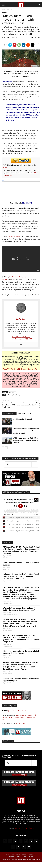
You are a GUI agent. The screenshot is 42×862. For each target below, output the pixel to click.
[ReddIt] (28, 45)
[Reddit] (20, 841)
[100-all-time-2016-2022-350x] (19, 786)
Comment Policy (33, 369)
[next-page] (6, 447)
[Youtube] (29, 847)
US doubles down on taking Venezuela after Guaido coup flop (30, 405)
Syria (13, 394)
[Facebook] (10, 841)
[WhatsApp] (19, 45)
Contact (31, 856)
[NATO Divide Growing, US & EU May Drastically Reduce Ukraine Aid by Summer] (7, 440)
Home (3, 9)
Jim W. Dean (7, 37)
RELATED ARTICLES (9, 414)
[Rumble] (26, 841)
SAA (9, 394)
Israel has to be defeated (22, 419)
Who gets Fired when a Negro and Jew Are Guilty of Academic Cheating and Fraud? (20, 609)
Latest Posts (7, 542)
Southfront (12, 392)
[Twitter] (10, 45)
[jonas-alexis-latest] (16, 699)
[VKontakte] (18, 847)
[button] (3, 4)
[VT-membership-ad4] (21, 486)
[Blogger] (5, 841)
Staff (13, 854)
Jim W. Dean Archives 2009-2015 (21, 339)
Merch (18, 856)
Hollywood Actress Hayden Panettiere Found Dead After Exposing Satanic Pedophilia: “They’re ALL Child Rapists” (21, 576)
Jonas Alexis (12, 711)
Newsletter (12, 856)
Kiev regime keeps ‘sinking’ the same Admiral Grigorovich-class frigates (21, 652)
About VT (6, 369)
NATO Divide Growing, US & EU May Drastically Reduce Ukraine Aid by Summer (26, 440)
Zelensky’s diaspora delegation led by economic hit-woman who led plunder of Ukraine (26, 431)
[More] (37, 45)
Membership (31, 854)
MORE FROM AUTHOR (24, 414)
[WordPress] (24, 847)
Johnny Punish (20, 723)
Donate (24, 854)
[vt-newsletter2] (16, 735)
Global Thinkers (8, 741)
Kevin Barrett (22, 711)
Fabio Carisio (20, 715)
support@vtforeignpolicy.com (24, 828)
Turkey (18, 394)
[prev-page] (3, 447)
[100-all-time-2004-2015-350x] (19, 775)
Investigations (6, 433)
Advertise (24, 856)
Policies (18, 854)
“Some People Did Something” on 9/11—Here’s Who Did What (11, 405)
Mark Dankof (15, 717)
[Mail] (15, 841)
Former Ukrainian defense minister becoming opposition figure (21, 679)
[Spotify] (36, 841)
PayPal (5, 168)
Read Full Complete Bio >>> (21, 337)
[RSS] (31, 841)
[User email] (21, 344)
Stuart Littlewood (26, 717)
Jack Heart (28, 715)
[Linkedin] (23, 45)
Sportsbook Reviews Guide (24, 859)
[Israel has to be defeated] (7, 421)
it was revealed (14, 236)
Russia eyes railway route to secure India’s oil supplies (21, 564)
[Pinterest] (15, 45)
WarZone (9, 9)
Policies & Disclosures (18, 369)
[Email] (32, 45)
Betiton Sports (36, 859)
